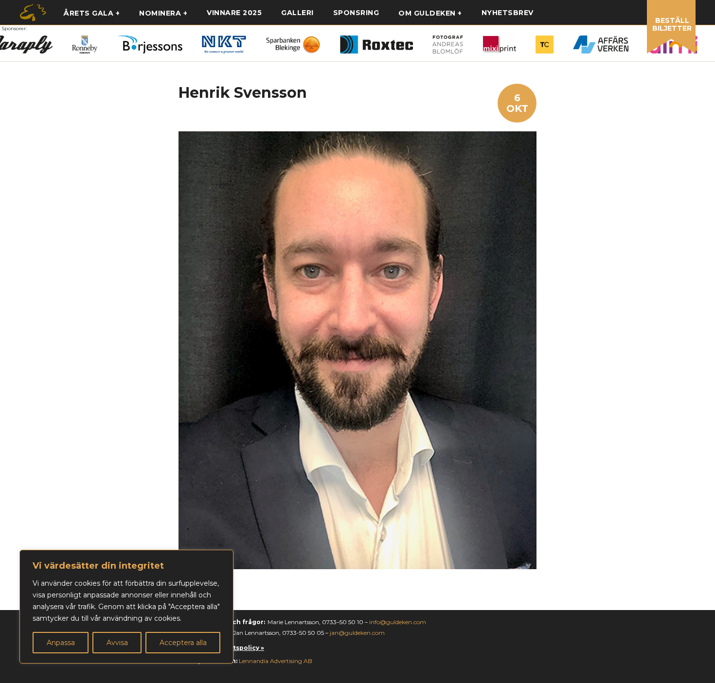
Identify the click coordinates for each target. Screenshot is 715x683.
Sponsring (356, 12)
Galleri (297, 12)
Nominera (160, 13)
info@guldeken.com (397, 622)
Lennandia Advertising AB (275, 661)
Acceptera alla (183, 642)
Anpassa (61, 642)
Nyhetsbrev (508, 12)
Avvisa (117, 642)
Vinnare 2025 (234, 12)
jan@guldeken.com (357, 632)
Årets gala (88, 13)
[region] (126, 607)
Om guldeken (427, 13)
